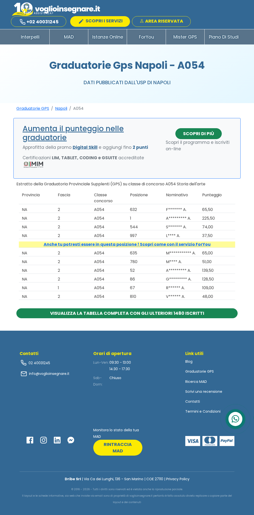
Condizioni (212, 411)
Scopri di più (198, 133)
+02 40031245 (43, 22)
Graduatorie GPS (32, 108)
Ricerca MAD (196, 381)
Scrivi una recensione (203, 391)
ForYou (146, 37)
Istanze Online (107, 37)
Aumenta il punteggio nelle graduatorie (73, 133)
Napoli (61, 108)
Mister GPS (185, 37)
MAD (69, 37)
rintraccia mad (118, 447)
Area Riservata (163, 21)
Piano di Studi (224, 37)
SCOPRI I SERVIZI (104, 21)
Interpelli (30, 37)
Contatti (192, 401)
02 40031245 (39, 362)
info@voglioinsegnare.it (49, 373)
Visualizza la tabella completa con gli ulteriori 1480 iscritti (127, 313)
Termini (191, 411)
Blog (188, 361)
